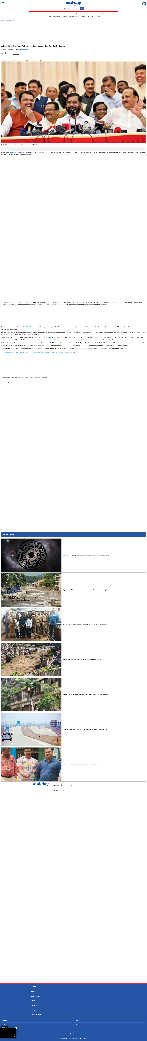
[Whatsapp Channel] (12, 56)
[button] (13, 3)
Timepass (94, 13)
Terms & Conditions (80, 1033)
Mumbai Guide (112, 13)
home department (46, 337)
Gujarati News (78, 1020)
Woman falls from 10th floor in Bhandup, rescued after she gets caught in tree (85, 694)
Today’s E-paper (73, 5)
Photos (82, 13)
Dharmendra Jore (24, 49)
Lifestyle (76, 13)
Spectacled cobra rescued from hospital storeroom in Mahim (80, 764)
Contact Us (88, 1033)
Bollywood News (73, 16)
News (46, 13)
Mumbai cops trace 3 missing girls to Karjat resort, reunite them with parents (85, 624)
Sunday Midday (36, 1014)
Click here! (72, 352)
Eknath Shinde (27, 327)
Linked (9, 53)
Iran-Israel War (56, 16)
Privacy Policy (70, 1033)
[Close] (16, 1028)
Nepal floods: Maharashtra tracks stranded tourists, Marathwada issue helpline (85, 590)
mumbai (31, 377)
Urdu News (4, 1024)
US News (65, 16)
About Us (54, 1033)
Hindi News (4, 1020)
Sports (69, 13)
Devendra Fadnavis (14, 152)
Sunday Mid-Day (103, 13)
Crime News (83, 16)
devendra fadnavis (6, 377)
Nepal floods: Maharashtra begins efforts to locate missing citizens (82, 659)
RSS (93, 1033)
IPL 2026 (49, 16)
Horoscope (97, 16)
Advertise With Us (62, 1033)
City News (90, 16)
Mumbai (41, 13)
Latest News (34, 13)
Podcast (88, 13)
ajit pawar (21, 377)
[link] (4, 1027)
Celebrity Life (62, 13)
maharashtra (44, 377)
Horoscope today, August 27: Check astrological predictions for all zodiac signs (86, 555)
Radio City (77, 1024)
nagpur (26, 377)
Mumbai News (11, 20)
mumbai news (37, 377)
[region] (73, 33)
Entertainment (53, 13)
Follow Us (17, 53)
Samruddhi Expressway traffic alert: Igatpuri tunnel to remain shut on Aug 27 (85, 729)
